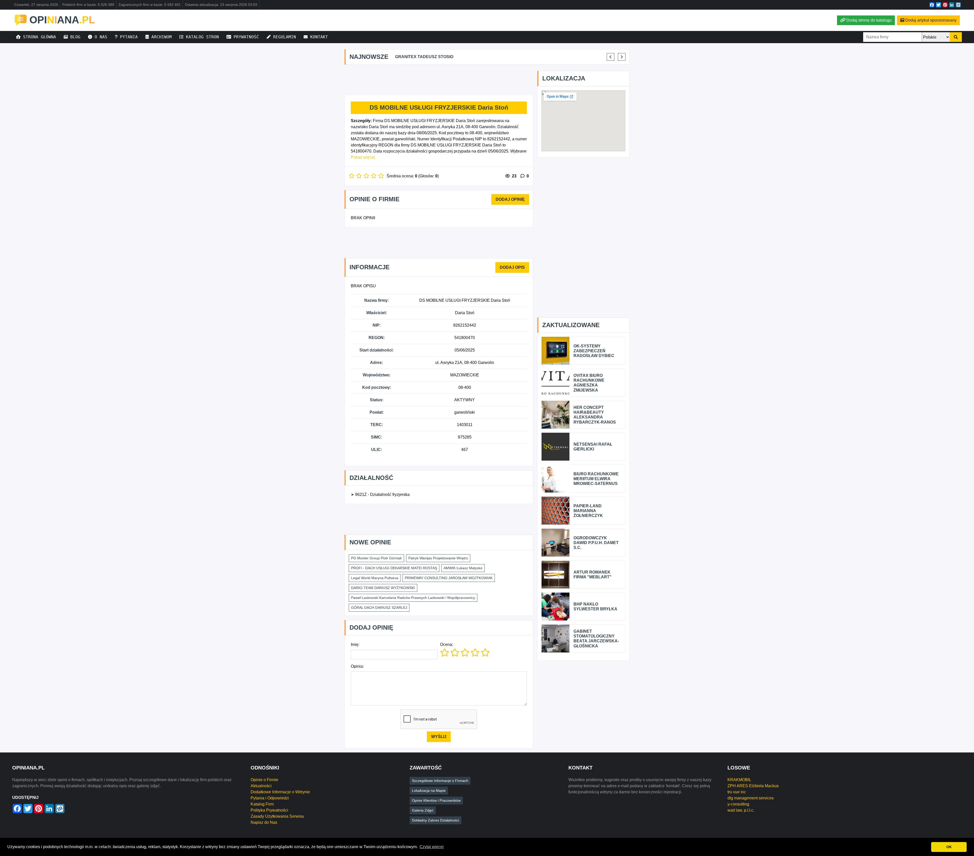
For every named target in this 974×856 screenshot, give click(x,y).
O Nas (99, 37)
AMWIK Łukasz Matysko (463, 568)
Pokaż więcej (363, 157)
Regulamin (283, 37)
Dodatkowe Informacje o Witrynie (280, 792)
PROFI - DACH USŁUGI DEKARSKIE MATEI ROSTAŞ (394, 568)
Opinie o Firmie (264, 780)
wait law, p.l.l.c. (740, 810)
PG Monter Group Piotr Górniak (376, 558)
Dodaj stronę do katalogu (869, 20)
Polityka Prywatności (269, 810)
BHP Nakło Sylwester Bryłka (595, 606)
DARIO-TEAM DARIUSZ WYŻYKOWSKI (383, 588)
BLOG (74, 37)
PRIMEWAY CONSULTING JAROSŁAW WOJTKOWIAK (449, 578)
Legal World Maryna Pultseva (374, 578)
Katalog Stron (201, 37)
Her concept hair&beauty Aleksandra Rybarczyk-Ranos (594, 414)
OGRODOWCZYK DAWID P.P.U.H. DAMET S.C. (596, 543)
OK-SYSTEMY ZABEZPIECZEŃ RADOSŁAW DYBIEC (593, 351)
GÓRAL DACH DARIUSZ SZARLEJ (379, 608)
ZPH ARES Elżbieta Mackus (753, 786)
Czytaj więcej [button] (432, 847)
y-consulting (738, 804)
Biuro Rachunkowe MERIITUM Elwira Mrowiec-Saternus (596, 479)
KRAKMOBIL (739, 780)
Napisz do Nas (264, 822)
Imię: (355, 644)
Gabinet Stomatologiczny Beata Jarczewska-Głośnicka (596, 638)
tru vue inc (736, 792)
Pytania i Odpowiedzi (270, 798)
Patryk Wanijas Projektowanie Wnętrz (438, 558)
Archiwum (160, 37)
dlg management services (750, 798)
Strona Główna (38, 37)
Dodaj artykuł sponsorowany (930, 20)
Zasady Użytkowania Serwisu (277, 816)
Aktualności (261, 786)
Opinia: (357, 666)
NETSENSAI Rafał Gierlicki (592, 446)
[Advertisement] (438, 80)
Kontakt (318, 37)
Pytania (127, 37)
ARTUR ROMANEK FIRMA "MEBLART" (592, 574)
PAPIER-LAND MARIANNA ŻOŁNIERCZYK (588, 511)
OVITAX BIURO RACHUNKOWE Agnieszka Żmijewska (588, 382)
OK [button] (949, 847)
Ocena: (446, 644)
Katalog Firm (262, 804)
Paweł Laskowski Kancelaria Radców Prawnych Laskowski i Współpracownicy (413, 598)
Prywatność (245, 37)
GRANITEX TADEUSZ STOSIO (424, 57)
